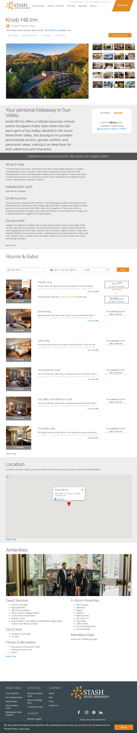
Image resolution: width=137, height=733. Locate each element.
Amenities (60, 36)
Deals (93, 6)
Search (123, 269)
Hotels (71, 6)
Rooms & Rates (29, 36)
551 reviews (121, 128)
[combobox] (25, 269)
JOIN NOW (123, 5)
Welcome (12, 36)
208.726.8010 (50, 30)
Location (46, 36)
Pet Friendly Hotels (14, 697)
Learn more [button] (24, 729)
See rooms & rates (120, 35)
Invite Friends (11, 701)
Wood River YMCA (32, 647)
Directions (60, 499)
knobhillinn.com (64, 30)
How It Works (56, 6)
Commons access (35, 706)
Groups (82, 6)
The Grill (14, 636)
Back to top (11, 245)
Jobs (51, 697)
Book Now (38, 6)
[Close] (82, 489)
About (51, 693)
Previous (10, 71)
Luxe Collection (12, 693)
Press (51, 701)
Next (84, 71)
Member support (34, 719)
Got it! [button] (124, 727)
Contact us (53, 705)
